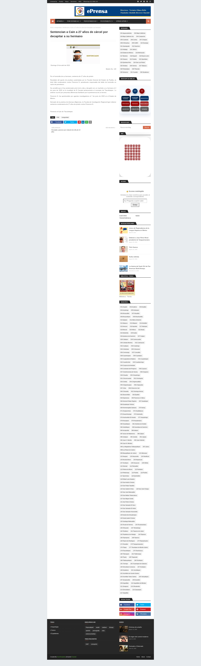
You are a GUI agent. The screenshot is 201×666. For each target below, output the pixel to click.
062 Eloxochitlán (125, 394)
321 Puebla (133, 59)
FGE (58, 117)
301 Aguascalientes (126, 33)
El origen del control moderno (138, 636)
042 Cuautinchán (125, 362)
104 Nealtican (145, 456)
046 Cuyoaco (143, 368)
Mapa (66, 1)
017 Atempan (143, 326)
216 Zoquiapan (137, 589)
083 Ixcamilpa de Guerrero (139, 427)
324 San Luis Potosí (139, 62)
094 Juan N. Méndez (126, 443)
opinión (88, 630)
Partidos (135, 103)
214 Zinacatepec (125, 589)
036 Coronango (124, 352)
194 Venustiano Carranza (127, 567)
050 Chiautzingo (135, 375)
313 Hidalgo (123, 49)
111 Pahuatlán (134, 466)
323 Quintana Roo (125, 62)
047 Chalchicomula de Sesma (129, 372)
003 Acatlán (142, 307)
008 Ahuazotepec (125, 316)
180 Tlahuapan (124, 554)
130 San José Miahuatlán (127, 492)
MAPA (135, 91)
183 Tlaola (123, 557)
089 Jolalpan (124, 437)
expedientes (55, 633)
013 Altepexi (133, 323)
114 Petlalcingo (124, 472)
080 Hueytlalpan (125, 424)
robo (103, 630)
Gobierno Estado (135, 98)
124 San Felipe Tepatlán (127, 485)
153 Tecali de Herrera (126, 524)
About (143, 657)
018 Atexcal (123, 329)
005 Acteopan (135, 310)
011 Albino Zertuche (135, 320)
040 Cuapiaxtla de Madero (128, 359)
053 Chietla (123, 381)
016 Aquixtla (133, 326)
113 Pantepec (139, 469)
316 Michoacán (140, 52)
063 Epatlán (136, 394)
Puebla (61, 1)
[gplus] (127, 609)
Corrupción (135, 109)
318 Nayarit (133, 56)
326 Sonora (133, 65)
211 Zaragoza (124, 586)
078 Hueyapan (124, 420)
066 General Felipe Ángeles (128, 401)
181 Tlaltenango (136, 554)
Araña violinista (134, 257)
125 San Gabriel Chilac (127, 489)
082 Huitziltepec (125, 427)
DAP (87, 644)
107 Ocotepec (124, 463)
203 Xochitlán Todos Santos (128, 576)
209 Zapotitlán (124, 583)
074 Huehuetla (138, 414)
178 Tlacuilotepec (125, 550)
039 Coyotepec (137, 355)
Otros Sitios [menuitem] (121, 21)
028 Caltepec (124, 339)
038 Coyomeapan (125, 355)
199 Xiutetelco (124, 570)
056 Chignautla (138, 385)
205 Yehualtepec (144, 576)
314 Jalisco (133, 49)
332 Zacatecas (144, 72)
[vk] (143, 614)
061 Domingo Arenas (137, 391)
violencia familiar (90, 634)
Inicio (51, 27)
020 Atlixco (133, 329)
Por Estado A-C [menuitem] (73, 21)
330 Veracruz (124, 72)
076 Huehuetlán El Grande (128, 417)
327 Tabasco (143, 65)
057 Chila (123, 388)
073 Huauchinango (125, 414)
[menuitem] (52, 21)
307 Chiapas (143, 39)
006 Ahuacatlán (124, 313)
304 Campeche (140, 36)
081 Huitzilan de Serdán (139, 424)
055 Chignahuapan (125, 385)
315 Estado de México (126, 52)
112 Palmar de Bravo (126, 469)
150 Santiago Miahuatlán (127, 521)
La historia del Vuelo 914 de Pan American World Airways (139, 267)
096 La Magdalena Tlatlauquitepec (130, 446)
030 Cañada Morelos (126, 342)
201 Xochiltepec (135, 570)
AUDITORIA (123, 216)
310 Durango (144, 43)
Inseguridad (144, 103)
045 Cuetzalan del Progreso (128, 368)
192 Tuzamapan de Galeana (138, 563)
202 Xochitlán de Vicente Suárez (129, 573)
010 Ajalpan (123, 320)
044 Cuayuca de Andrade (127, 365)
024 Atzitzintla (124, 333)
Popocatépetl (89, 627)
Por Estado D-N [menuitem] (90, 21)
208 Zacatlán (136, 580)
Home (138, 657)
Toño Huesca (133, 247)
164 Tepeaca (142, 534)
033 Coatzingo (135, 346)
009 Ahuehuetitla (138, 316)
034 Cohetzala (124, 349)
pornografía (96, 630)
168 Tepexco (135, 537)
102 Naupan (124, 456)
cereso (53, 630)
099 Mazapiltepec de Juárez (128, 453)
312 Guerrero (136, 46)
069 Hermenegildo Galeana (128, 407)
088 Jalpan (140, 433)
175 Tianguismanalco (137, 544)
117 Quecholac (124, 476)
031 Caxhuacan (139, 342)
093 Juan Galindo (139, 440)
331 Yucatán (134, 72)
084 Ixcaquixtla (124, 430)
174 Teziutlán (124, 544)
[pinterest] (147, 1)
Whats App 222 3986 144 (90, 1)
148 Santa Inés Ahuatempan (128, 515)
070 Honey (142, 407)
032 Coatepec (124, 346)
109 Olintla (145, 463)
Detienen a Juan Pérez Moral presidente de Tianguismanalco (139, 239)
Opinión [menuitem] (60, 21)
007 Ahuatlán (135, 313)
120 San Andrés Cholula (127, 482)
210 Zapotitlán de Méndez (138, 583)
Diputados (125, 103)
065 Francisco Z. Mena (138, 398)
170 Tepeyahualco (142, 541)
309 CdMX (135, 43)
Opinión (144, 109)
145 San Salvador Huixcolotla (128, 511)
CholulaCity (53, 1)
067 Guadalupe (143, 401)
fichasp (111, 627)
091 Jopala (143, 437)
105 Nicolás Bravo (125, 459)
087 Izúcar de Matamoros (127, 433)
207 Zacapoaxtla (125, 580)
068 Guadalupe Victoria (127, 404)
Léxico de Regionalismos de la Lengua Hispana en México (139, 229)
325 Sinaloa (123, 65)
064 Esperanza (124, 398)
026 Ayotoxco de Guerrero (127, 336)
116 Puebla (144, 472)
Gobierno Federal (125, 98)
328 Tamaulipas (124, 69)
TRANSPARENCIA (125, 218)
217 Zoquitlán (124, 593)
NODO (138, 216)
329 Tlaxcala (135, 69)
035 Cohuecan (135, 349)
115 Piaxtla (135, 472)
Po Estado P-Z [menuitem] (105, 21)
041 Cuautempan (143, 359)
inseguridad (58, 27)
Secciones (74, 1)
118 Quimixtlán (136, 476)
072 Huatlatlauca (138, 411)
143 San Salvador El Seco (127, 505)
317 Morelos (124, 56)
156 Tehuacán (124, 528)
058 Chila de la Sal (134, 388)
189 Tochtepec (138, 560)
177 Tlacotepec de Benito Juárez (138, 547)
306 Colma (134, 39)
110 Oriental (123, 466)
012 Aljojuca (123, 323)
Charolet (73, 657)
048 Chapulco (144, 372)
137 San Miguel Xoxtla (126, 498)
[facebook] (138, 1)
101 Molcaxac (143, 453)
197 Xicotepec (142, 567)
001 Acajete (123, 307)
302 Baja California (139, 33)
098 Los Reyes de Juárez (127, 450)
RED (80, 1)
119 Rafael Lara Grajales (127, 479)
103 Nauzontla (134, 456)
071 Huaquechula (125, 411)
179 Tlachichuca (138, 550)
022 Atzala (141, 329)
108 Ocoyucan (135, 463)
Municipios (144, 98)
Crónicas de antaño (135, 627)
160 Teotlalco (124, 531)
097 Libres (146, 446)
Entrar (135, 205)
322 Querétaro (143, 59)
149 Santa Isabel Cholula (127, 518)
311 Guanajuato (124, 46)
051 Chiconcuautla (125, 378)
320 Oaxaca (123, 59)
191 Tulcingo (124, 563)
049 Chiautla (124, 375)
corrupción (94, 644)
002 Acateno (133, 307)
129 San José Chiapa (142, 489)
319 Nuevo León (144, 56)
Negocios (125, 109)
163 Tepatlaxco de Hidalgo (128, 534)
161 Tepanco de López (137, 531)
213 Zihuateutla (135, 586)
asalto (97, 627)
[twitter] (141, 1)
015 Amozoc (123, 326)
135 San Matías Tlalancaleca (128, 495)
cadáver (104, 627)
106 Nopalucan (137, 459)
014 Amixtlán (143, 323)
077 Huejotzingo (143, 417)
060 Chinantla (124, 391)
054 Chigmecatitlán (135, 381)
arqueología (54, 627)
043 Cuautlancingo (138, 362)
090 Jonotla (133, 437)
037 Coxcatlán (136, 352)
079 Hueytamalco (136, 420)
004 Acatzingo (124, 310)
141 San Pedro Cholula (127, 502)
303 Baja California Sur (127, 36)
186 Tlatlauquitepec (126, 560)
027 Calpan (141, 336)
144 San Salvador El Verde (128, 508)
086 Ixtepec (135, 430)
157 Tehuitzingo (135, 528)
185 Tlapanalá (133, 557)
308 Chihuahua (124, 43)
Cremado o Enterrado (136, 646)
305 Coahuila (124, 39)
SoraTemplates (61, 657)
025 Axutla (134, 333)
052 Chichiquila (138, 378)
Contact (148, 657)
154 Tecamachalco (140, 524)
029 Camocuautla (136, 339)
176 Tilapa (123, 547)
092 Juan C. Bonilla (126, 440)
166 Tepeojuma (124, 537)
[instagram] (150, 1)
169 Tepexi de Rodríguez (127, 541)
